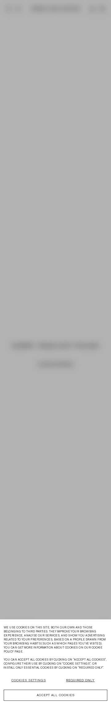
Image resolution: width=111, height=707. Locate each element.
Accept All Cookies (56, 695)
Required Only (80, 680)
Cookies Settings (28, 680)
